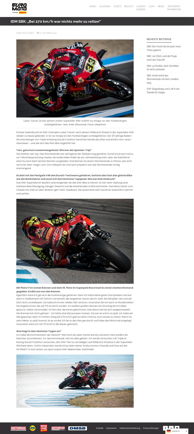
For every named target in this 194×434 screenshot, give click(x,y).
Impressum (111, 428)
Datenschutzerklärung (130, 428)
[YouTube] (171, 428)
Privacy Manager (151, 428)
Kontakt (99, 428)
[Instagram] (177, 428)
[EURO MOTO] (19, 8)
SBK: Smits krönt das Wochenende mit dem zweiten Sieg (163, 79)
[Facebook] (165, 428)
